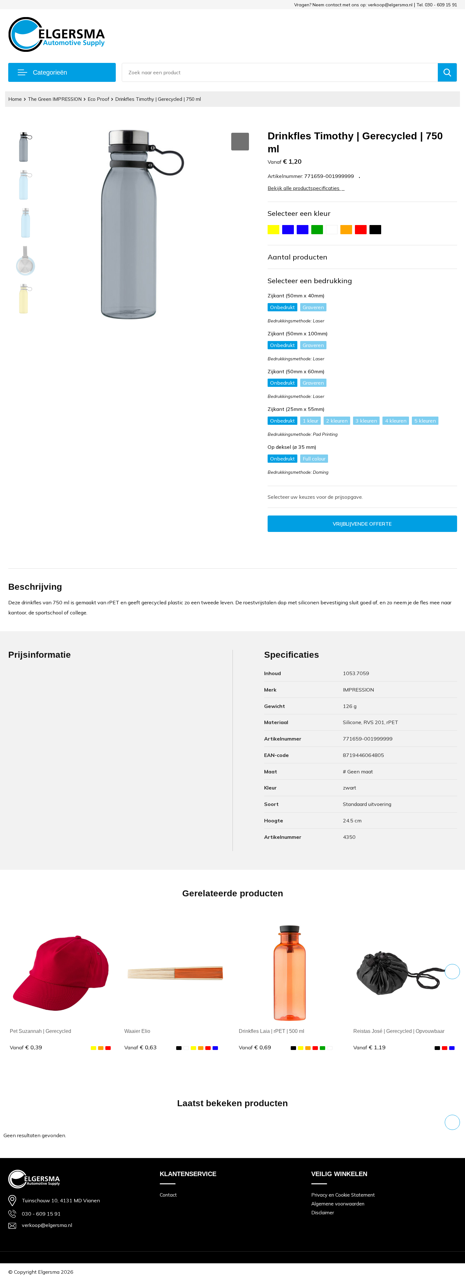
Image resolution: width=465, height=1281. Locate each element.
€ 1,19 (369, 1047)
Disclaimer (322, 1213)
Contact (168, 1195)
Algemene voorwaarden (337, 1204)
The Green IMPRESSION (55, 99)
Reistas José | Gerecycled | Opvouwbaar (398, 1031)
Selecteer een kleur (299, 213)
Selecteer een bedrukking (310, 280)
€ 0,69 (255, 1047)
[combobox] (280, 72)
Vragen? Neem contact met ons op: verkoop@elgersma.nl (353, 5)
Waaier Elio (137, 1031)
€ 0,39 (26, 1047)
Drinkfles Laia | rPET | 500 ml (271, 1031)
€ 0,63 (140, 1047)
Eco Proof (98, 99)
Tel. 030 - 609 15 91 (437, 5)
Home (15, 99)
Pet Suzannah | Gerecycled (40, 1031)
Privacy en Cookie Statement (343, 1195)
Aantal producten (297, 257)
